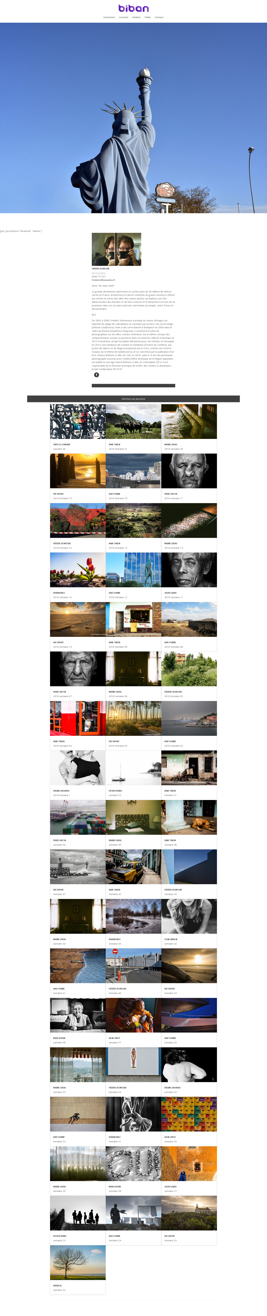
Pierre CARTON (59, 692)
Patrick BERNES (60, 1236)
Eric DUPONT (58, 494)
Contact (159, 17)
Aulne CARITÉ (114, 1038)
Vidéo (148, 17)
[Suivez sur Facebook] (96, 374)
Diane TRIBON (58, 741)
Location (123, 17)
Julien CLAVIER (170, 593)
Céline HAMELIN (170, 939)
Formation (109, 17)
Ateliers (136, 17)
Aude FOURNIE (59, 989)
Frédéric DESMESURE (62, 543)
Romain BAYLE (59, 593)
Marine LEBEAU (59, 939)
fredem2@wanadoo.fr (103, 279)
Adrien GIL (57, 1286)
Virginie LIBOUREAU (61, 791)
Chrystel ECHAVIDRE (61, 444)
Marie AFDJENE (59, 1038)
